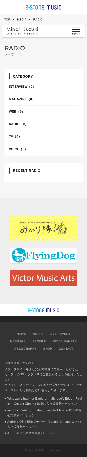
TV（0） (15, 136)
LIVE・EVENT (60, 334)
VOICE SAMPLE (65, 341)
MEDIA (38, 334)
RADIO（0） (18, 124)
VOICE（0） (18, 149)
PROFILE (39, 341)
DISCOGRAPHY (25, 348)
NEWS (21, 334)
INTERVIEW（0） (22, 86)
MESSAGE (18, 341)
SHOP (47, 348)
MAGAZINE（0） (22, 99)
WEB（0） (17, 111)
